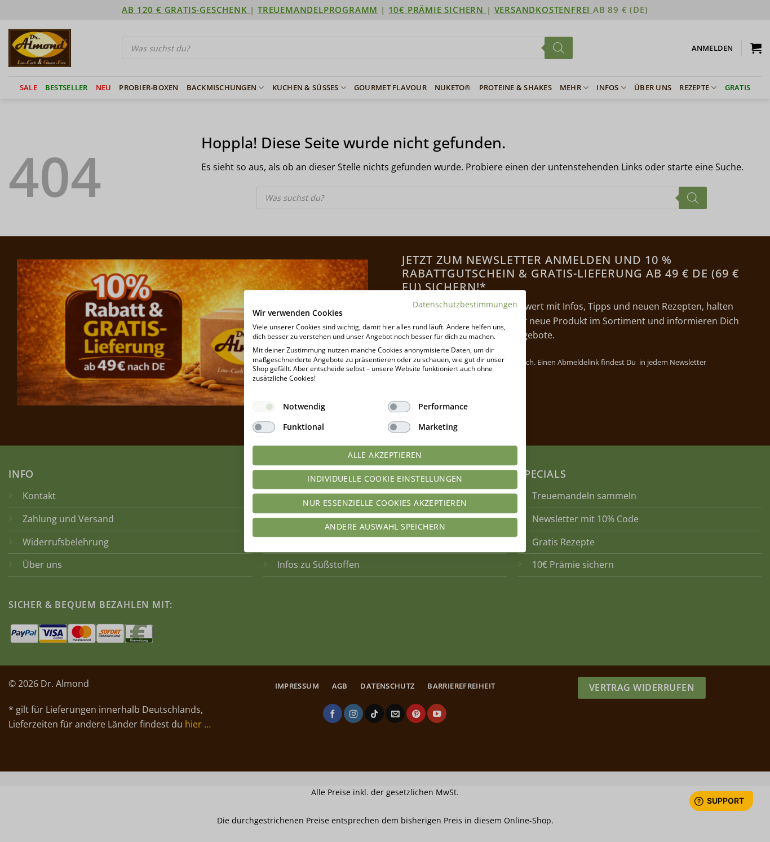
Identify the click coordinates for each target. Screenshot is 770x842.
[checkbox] (264, 406)
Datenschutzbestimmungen (465, 304)
